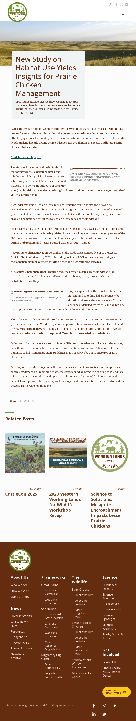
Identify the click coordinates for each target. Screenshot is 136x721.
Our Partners (20, 596)
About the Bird (84, 595)
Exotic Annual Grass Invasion (54, 616)
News (16, 608)
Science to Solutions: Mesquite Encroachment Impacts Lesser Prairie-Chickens (106, 510)
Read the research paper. (26, 157)
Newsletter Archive (18, 656)
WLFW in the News (19, 624)
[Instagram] (121, 4)
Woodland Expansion (51, 601)
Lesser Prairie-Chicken (82, 624)
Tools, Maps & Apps (113, 636)
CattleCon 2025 (21, 494)
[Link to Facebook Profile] (116, 4)
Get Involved (111, 652)
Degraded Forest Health (53, 675)
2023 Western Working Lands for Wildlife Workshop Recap (65, 504)
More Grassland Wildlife (81, 650)
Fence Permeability (52, 665)
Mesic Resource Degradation (52, 645)
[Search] (110, 4)
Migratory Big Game (51, 657)
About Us (20, 577)
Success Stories (21, 616)
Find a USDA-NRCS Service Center (112, 671)
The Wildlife (79, 579)
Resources (18, 631)
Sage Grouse (80, 589)
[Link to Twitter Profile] (104, 716)
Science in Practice (109, 596)
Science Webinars (109, 626)
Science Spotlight (109, 617)
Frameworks (53, 577)
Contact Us (110, 662)
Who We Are (19, 585)
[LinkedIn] (93, 716)
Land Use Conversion (51, 592)
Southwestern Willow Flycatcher (81, 663)
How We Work (20, 591)
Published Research (110, 587)
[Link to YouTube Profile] (126, 4)
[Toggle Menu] (123, 15)
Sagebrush (20, 637)
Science (110, 577)
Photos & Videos (22, 648)
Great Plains (21, 642)
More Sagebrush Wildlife (81, 613)
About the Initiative (81, 602)
